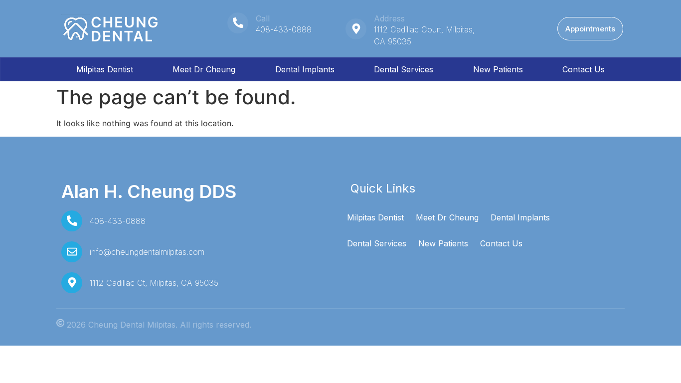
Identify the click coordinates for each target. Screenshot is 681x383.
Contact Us (583, 69)
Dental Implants (305, 69)
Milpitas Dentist (104, 69)
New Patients (498, 69)
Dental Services (403, 69)
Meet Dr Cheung (203, 69)
